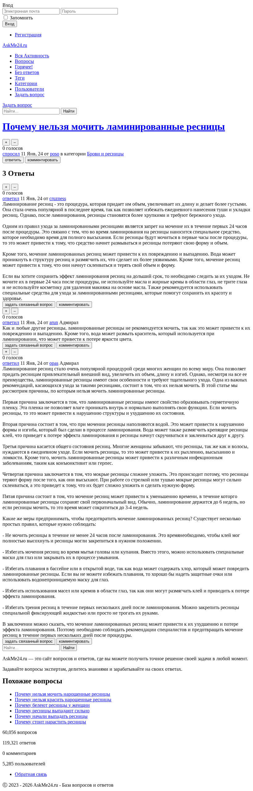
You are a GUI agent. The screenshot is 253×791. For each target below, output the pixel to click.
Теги (20, 77)
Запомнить (21, 17)
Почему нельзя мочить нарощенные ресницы (62, 694)
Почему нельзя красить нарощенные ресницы (63, 699)
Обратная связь (31, 774)
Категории (26, 83)
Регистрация (28, 34)
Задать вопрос (29, 94)
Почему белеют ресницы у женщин (52, 705)
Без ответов (27, 72)
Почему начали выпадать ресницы (51, 716)
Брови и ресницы (105, 153)
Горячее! (24, 66)
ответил (10, 198)
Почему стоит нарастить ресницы (50, 721)
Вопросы (24, 61)
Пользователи (29, 89)
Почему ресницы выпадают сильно (52, 710)
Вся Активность (32, 55)
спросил (11, 153)
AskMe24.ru (14, 45)
